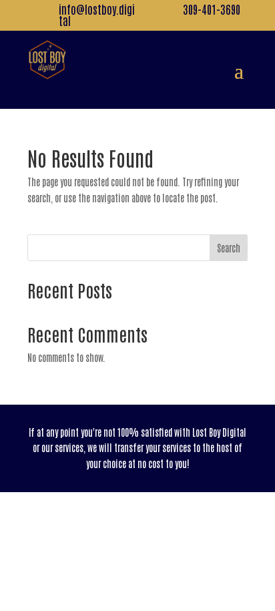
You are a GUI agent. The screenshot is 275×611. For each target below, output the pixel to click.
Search (228, 248)
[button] (239, 69)
